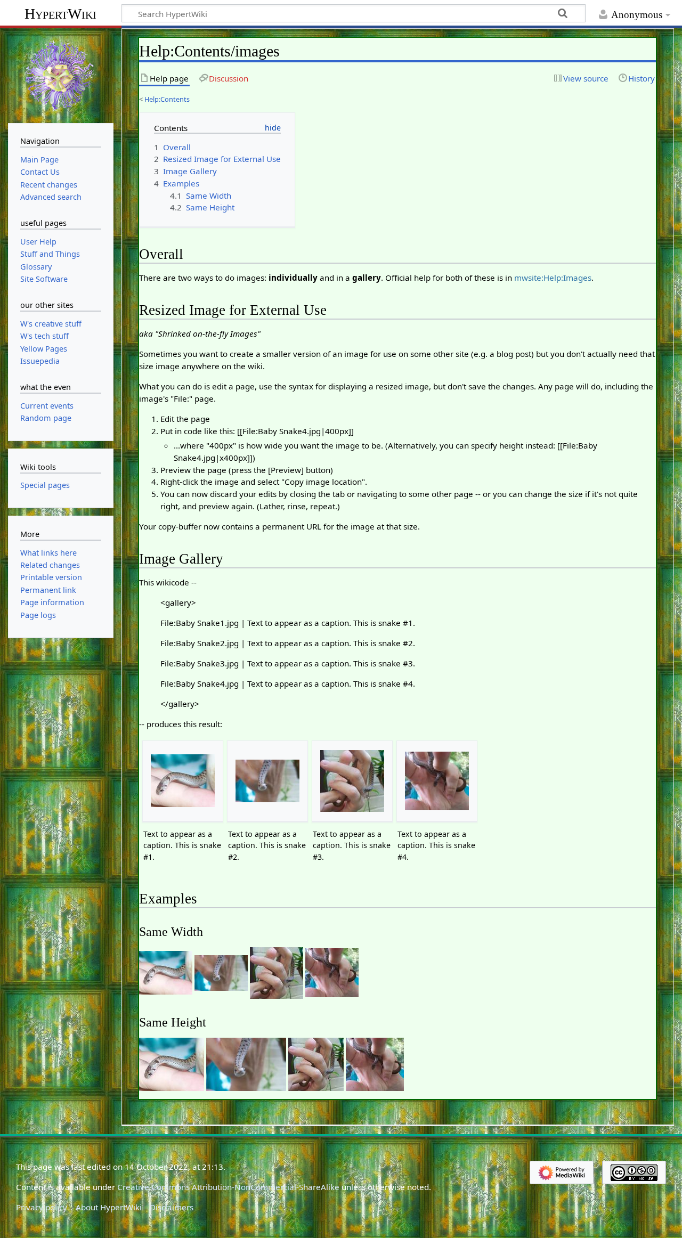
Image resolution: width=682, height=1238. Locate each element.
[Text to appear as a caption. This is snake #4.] (437, 781)
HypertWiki (60, 13)
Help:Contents (167, 99)
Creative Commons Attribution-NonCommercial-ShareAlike (228, 1187)
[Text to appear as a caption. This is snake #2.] (267, 781)
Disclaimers (171, 1207)
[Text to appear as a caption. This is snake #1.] (183, 780)
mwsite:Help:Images (552, 277)
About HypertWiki (109, 1207)
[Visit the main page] (60, 74)
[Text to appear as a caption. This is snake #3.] (352, 781)
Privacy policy (41, 1207)
